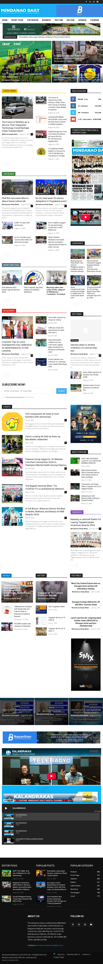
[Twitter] (90, 1)
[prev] (94, 37)
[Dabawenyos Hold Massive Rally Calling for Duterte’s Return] (75, 498)
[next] (98, 37)
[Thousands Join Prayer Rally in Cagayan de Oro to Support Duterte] (75, 486)
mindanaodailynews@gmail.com (50, 945)
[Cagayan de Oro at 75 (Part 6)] (41, 620)
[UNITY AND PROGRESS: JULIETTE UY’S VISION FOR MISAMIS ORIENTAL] (75, 461)
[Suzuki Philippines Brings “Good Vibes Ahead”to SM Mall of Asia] (64, 74)
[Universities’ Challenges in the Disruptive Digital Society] (86, 711)
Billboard (6, 337)
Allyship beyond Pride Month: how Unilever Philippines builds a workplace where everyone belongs (78, 266)
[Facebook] (86, 1)
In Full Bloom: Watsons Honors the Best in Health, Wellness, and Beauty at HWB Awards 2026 (45, 511)
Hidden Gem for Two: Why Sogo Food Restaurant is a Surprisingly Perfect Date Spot (17, 590)
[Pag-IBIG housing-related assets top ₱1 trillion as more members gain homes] (90, 74)
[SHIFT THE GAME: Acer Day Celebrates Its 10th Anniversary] (25, 62)
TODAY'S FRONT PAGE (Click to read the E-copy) (85, 131)
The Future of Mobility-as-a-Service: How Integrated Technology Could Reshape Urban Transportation (16, 126)
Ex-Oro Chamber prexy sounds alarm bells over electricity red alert (23, 239)
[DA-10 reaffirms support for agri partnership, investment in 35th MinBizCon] (41, 225)
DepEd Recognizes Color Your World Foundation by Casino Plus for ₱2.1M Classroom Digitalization (57, 136)
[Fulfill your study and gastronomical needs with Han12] (41, 330)
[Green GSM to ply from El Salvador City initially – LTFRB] (76, 375)
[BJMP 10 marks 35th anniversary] (7, 225)
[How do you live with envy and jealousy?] (17, 711)
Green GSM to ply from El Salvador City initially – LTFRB (92, 374)
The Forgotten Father (57, 607)
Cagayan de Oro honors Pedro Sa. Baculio (50, 594)
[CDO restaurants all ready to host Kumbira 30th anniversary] (12, 421)
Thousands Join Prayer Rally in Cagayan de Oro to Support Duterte (91, 486)
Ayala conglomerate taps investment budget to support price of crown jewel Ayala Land (78, 292)
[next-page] (8, 164)
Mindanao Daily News (10, 204)
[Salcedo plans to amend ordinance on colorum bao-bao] (86, 331)
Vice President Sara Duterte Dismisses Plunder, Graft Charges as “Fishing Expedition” (56, 900)
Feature (6, 70)
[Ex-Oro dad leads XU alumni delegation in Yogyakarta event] (51, 187)
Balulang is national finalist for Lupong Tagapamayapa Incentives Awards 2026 (86, 522)
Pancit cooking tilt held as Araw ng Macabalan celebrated (42, 438)
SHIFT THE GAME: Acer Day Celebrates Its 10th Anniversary (21, 873)
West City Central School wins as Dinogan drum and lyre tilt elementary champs (85, 586)
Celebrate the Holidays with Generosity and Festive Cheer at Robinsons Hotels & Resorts (23, 611)
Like (99, 99)
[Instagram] (93, 1)
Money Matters (8, 283)
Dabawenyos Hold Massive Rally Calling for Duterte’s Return (90, 498)
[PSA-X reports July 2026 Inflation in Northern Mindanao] (34, 278)
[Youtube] (97, 1)
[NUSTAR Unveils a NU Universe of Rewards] (6, 627)
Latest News (7, 118)
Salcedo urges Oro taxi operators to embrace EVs (91, 387)
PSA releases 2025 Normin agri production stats (11, 289)
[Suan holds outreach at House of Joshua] (41, 320)
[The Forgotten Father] (41, 609)
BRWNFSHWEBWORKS (10, 960)
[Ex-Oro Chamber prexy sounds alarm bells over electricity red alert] (7, 240)
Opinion (17, 706)
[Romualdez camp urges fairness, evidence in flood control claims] (40, 873)
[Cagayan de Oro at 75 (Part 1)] (41, 631)
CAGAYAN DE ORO (42, 194)
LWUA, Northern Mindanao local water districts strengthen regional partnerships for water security (57, 242)
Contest (74, 546)
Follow (98, 106)
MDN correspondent (10, 134)
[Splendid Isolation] (51, 711)
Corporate (74, 258)
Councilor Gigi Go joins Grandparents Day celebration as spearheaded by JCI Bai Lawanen (17, 346)
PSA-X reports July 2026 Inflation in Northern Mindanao (33, 289)
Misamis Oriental (8, 194)
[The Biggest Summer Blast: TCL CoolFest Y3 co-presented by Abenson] (12, 493)
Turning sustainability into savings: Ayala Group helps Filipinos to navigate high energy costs (94, 292)
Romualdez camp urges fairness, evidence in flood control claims (44, 37)
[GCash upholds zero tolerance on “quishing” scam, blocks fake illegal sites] (41, 362)
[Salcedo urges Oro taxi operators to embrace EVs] (76, 388)
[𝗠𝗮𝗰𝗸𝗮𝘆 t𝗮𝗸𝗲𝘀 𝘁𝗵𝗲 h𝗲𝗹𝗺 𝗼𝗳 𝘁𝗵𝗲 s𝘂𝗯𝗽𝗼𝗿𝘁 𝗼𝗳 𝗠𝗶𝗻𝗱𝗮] (57, 278)
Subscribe (97, 119)
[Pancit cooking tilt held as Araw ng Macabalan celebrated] (12, 444)
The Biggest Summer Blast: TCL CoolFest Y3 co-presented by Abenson (44, 487)
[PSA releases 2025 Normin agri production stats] (12, 278)
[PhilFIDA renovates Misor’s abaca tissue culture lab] (17, 187)
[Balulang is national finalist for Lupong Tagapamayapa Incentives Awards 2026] (86, 539)
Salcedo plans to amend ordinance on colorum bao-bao (84, 347)
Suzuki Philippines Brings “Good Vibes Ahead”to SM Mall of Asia (22, 899)
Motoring (74, 340)
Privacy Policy (29, 397)
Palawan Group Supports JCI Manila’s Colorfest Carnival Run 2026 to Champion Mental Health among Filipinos (45, 462)
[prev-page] (3, 164)
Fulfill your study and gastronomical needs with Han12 (56, 330)
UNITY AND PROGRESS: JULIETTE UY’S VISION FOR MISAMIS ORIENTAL (91, 461)
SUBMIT (61, 391)
